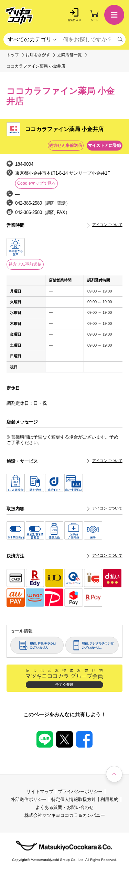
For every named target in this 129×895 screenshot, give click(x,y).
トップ (13, 55)
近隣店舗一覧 (69, 55)
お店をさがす (37, 55)
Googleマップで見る (36, 183)
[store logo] (19, 15)
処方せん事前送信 (25, 264)
